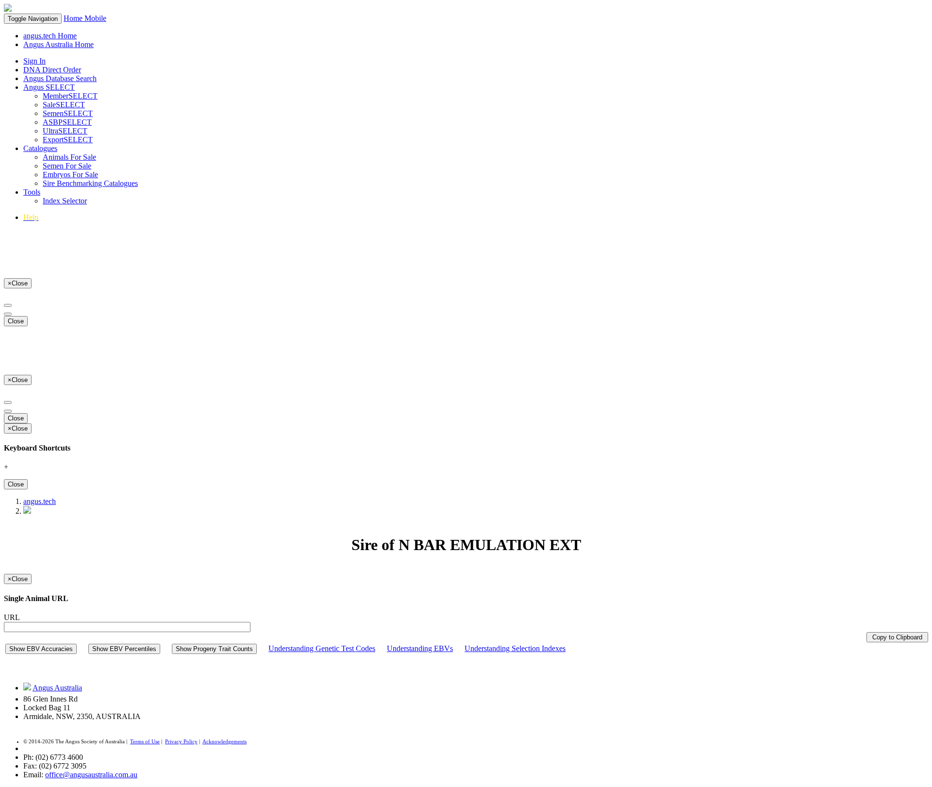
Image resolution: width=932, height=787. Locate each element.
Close (16, 321)
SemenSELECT (68, 113)
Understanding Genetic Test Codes (321, 648)
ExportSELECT (68, 139)
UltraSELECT (65, 131)
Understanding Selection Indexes (515, 648)
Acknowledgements (224, 741)
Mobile (95, 18)
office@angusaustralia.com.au (91, 774)
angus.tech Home (50, 36)
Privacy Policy (181, 741)
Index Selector (65, 201)
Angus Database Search (60, 78)
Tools (31, 192)
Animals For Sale (69, 157)
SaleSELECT (64, 104)
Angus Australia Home (58, 44)
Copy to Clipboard (897, 637)
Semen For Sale (67, 166)
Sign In (34, 61)
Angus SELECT (49, 87)
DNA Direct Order (52, 70)
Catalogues (40, 148)
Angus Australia (57, 688)
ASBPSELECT (67, 122)
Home (74, 18)
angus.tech (39, 501)
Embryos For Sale (70, 174)
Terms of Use (145, 741)
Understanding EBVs (420, 648)
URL (12, 617)
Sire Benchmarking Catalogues (90, 183)
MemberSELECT (70, 96)
